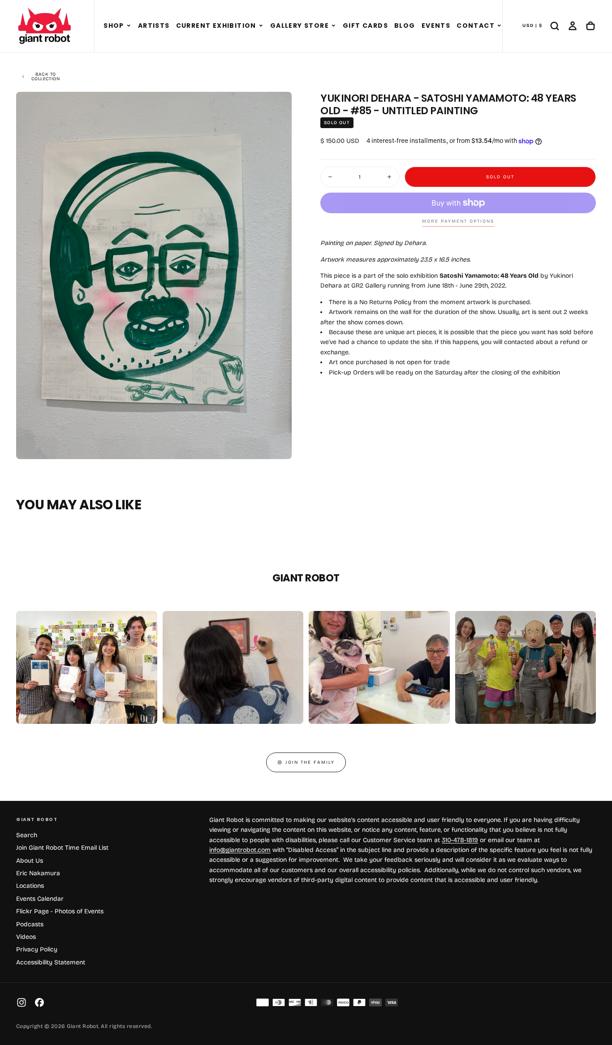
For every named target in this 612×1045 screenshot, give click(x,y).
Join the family (310, 762)
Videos (26, 937)
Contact (476, 25)
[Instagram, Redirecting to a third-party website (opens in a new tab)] (21, 1002)
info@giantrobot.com (240, 850)
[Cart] (590, 26)
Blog (404, 25)
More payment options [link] (458, 221)
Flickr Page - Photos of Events (59, 911)
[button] (129, 26)
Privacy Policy (36, 949)
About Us (29, 860)
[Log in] (572, 26)
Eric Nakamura (38, 873)
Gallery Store (299, 25)
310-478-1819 (460, 840)
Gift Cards (365, 25)
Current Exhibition (216, 25)
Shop (113, 25)
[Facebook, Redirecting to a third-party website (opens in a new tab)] (39, 1002)
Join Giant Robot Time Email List (62, 847)
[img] (262, 1002)
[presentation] (277, 444)
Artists (154, 25)
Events (436, 25)
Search (26, 835)
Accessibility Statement (50, 962)
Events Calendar (40, 899)
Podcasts (29, 924)
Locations (30, 886)
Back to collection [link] (45, 76)
